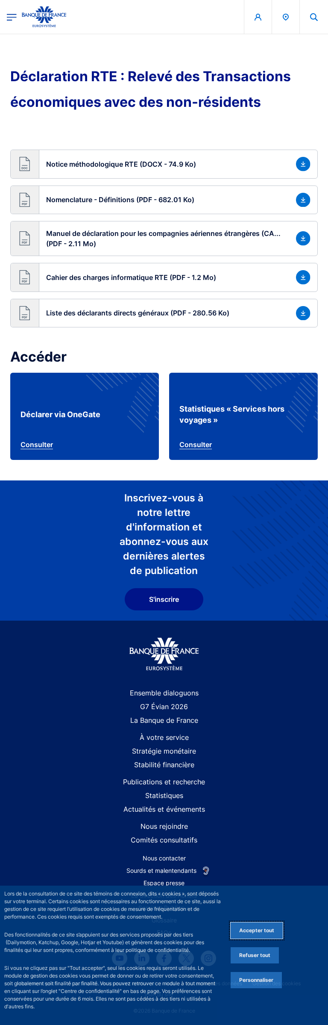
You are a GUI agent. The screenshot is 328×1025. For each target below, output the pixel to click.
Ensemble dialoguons (164, 693)
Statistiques (164, 795)
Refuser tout (254, 955)
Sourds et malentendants (161, 870)
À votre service (164, 737)
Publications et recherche (164, 782)
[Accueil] (164, 654)
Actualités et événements (164, 809)
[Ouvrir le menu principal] (12, 17)
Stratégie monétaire (164, 751)
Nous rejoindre (164, 826)
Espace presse (164, 883)
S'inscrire (164, 599)
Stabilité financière (164, 764)
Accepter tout (256, 930)
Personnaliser (256, 980)
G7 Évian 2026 (164, 706)
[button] (314, 17)
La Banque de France (164, 720)
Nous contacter (164, 858)
